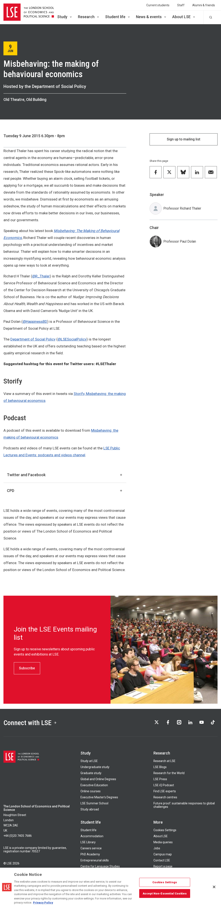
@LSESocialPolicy (72, 339)
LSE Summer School (94, 803)
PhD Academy (90, 854)
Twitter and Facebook (26, 475)
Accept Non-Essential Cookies (165, 893)
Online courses (91, 791)
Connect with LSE (27, 723)
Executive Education (94, 785)
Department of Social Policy (32, 339)
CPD (10, 490)
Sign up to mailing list (183, 139)
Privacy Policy (43, 902)
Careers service (91, 848)
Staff (181, 5)
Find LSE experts (164, 791)
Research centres (165, 797)
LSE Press (160, 779)
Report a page (162, 866)
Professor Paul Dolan (179, 241)
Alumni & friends (203, 5)
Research (86, 16)
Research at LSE (164, 761)
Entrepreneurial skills (95, 860)
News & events (149, 16)
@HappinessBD (35, 321)
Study (62, 16)
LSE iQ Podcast (163, 785)
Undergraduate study (95, 767)
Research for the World (169, 773)
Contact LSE (161, 860)
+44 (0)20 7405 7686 (17, 835)
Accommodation (92, 836)
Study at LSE (89, 761)
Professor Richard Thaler (182, 208)
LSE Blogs (160, 767)
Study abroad (90, 809)
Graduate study (91, 773)
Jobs (156, 848)
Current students (157, 5)
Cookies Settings (164, 830)
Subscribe (27, 668)
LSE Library (88, 842)
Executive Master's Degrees (99, 797)
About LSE (181, 16)
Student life (115, 16)
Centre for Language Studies (100, 866)
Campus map (162, 854)
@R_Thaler (41, 276)
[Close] (214, 887)
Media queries (163, 842)
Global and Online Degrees (98, 779)
